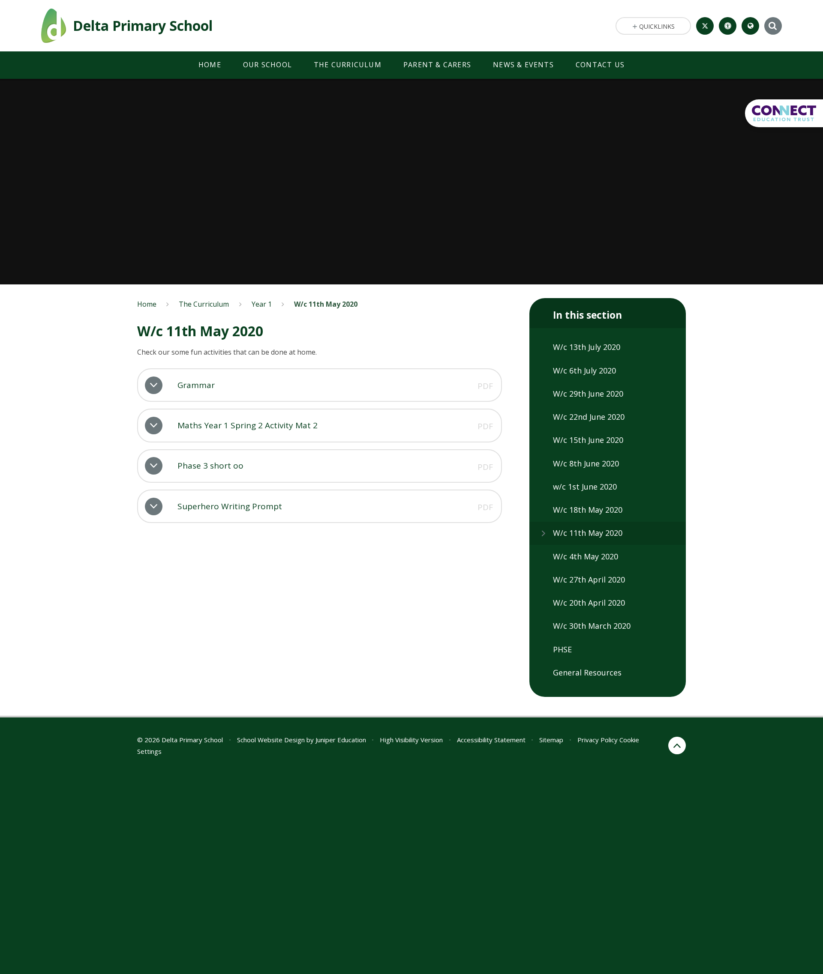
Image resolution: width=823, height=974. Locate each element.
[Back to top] (677, 745)
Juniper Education (340, 739)
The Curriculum (204, 304)
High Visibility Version (411, 739)
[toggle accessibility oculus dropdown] (727, 26)
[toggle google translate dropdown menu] (750, 26)
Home (146, 304)
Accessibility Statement (491, 739)
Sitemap (551, 739)
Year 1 (262, 304)
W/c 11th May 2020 (325, 304)
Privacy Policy (597, 739)
